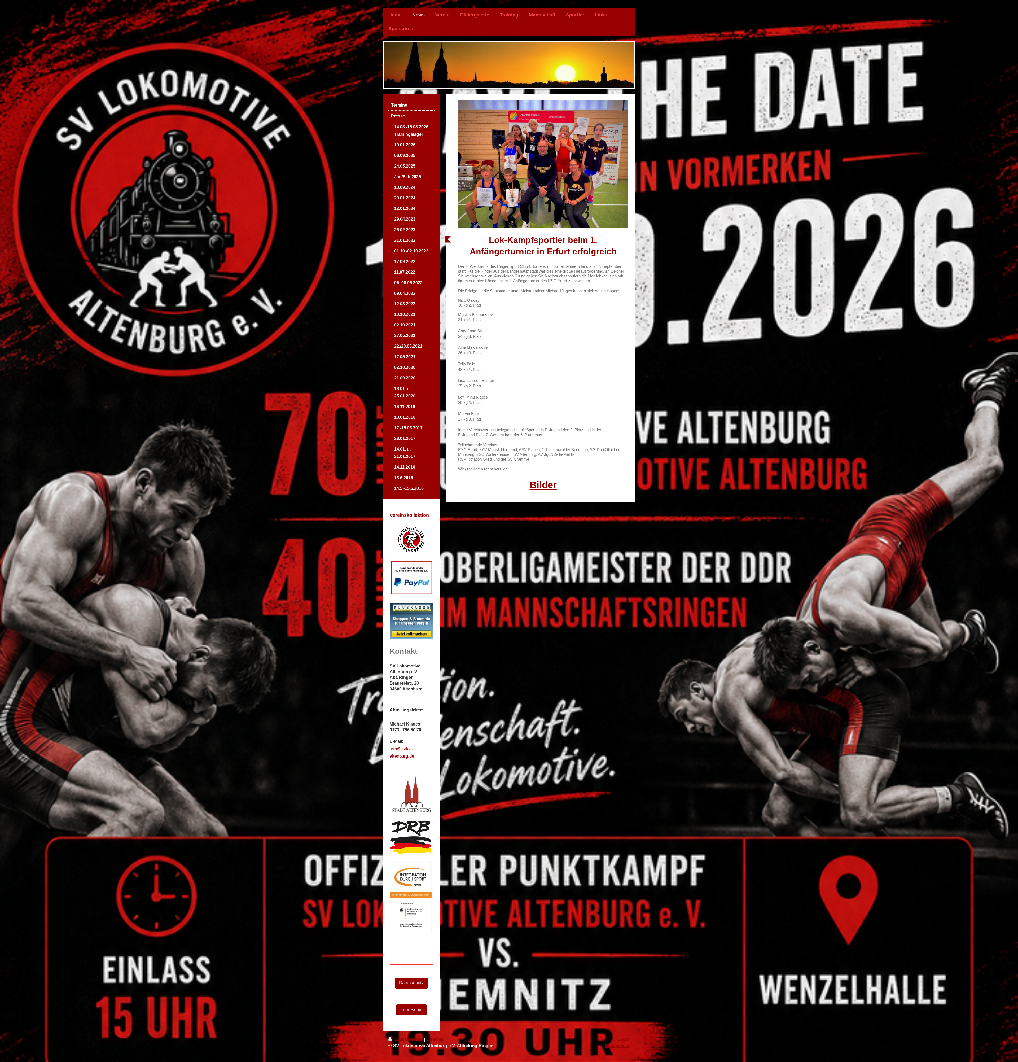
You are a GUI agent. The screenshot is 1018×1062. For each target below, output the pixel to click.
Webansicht (617, 1045)
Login (624, 1039)
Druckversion (408, 1039)
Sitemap (435, 1039)
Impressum (411, 1009)
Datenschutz (411, 982)
